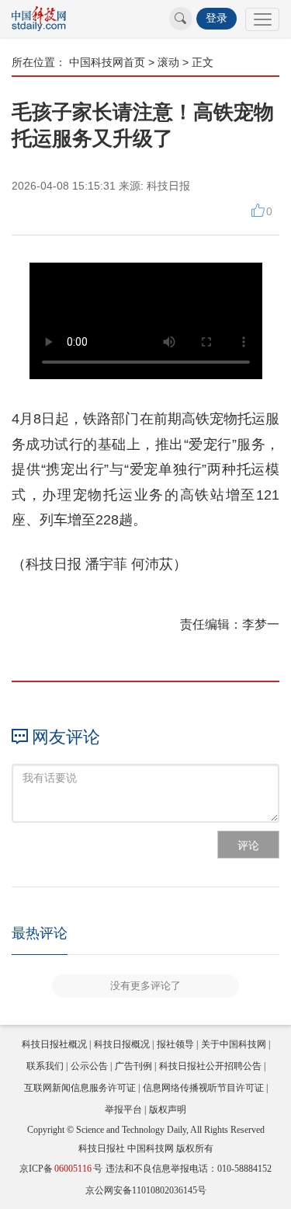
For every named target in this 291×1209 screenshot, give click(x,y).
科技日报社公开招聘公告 (210, 1066)
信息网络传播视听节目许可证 (203, 1087)
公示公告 (89, 1066)
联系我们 (45, 1066)
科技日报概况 (122, 1044)
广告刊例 (133, 1066)
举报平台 (123, 1109)
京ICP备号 (60, 1168)
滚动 (168, 62)
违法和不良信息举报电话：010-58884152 (189, 1168)
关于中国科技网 (233, 1044)
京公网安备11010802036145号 (145, 1190)
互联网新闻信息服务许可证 (80, 1087)
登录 (216, 18)
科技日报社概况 (54, 1044)
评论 (248, 845)
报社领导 (175, 1044)
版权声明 (167, 1109)
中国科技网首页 (107, 62)
